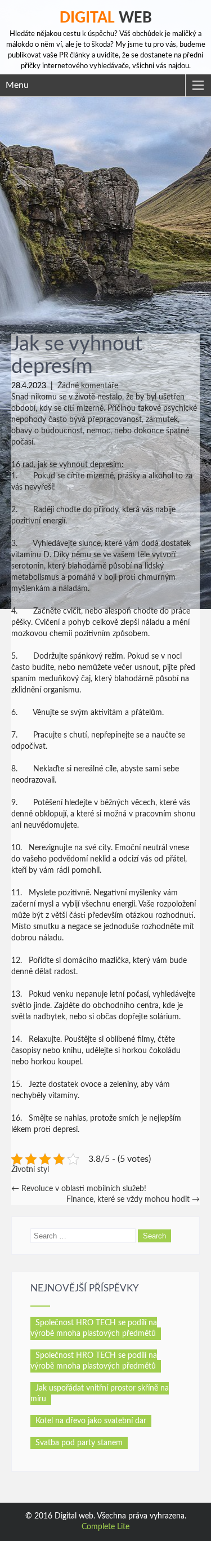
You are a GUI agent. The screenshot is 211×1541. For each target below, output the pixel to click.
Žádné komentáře (87, 386)
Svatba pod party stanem (79, 1443)
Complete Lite (105, 1527)
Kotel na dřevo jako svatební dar (90, 1421)
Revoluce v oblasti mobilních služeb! (78, 1189)
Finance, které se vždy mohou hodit (133, 1200)
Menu (17, 85)
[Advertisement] (105, 208)
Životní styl (30, 1170)
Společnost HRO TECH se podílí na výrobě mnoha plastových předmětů (93, 1328)
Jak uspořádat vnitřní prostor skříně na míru (99, 1393)
